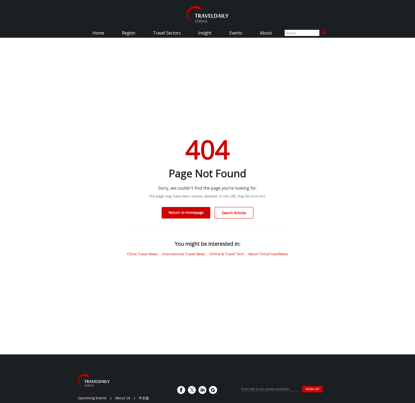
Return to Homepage (186, 212)
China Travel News (142, 254)
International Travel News (183, 254)
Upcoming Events (92, 398)
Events (235, 33)
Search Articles (234, 212)
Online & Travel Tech (226, 254)
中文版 (144, 398)
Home (98, 33)
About (266, 33)
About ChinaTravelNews (268, 254)
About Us (122, 398)
